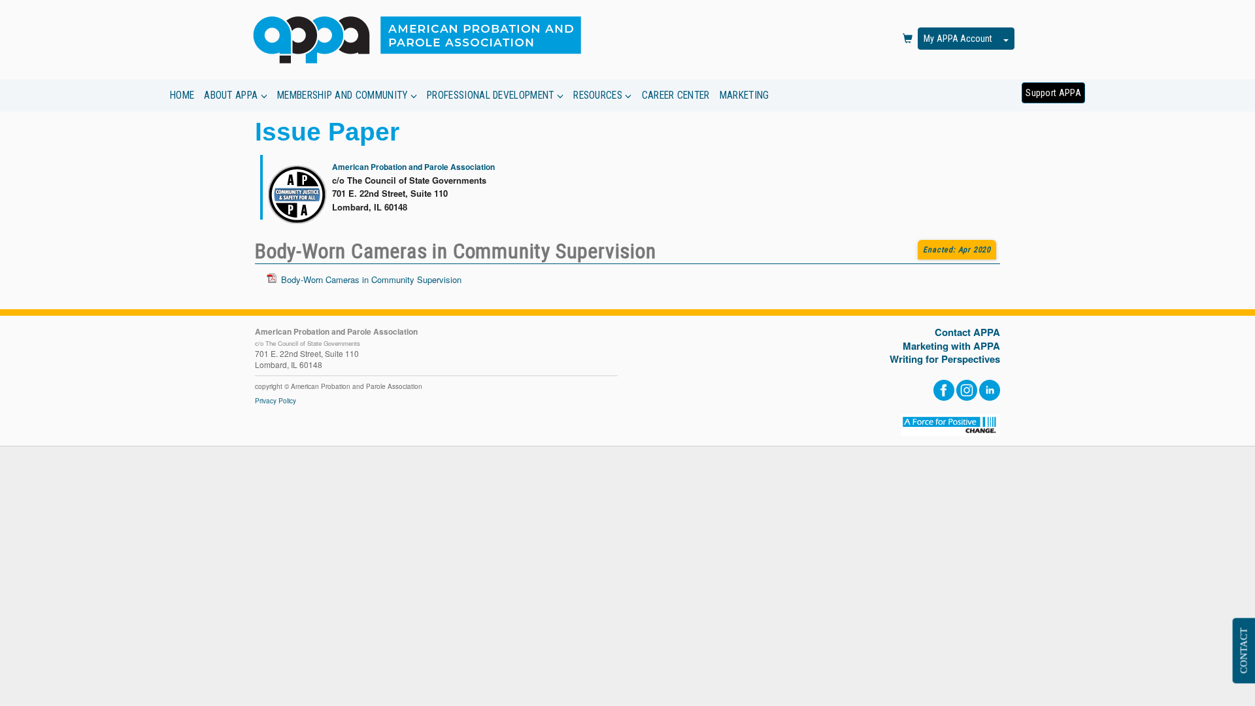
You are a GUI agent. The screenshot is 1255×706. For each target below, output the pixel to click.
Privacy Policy (275, 400)
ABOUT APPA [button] (232, 95)
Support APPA (1053, 93)
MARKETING (744, 95)
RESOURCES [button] (599, 95)
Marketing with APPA (951, 346)
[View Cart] (907, 39)
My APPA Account (958, 38)
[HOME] (422, 39)
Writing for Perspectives (945, 359)
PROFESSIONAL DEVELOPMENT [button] (492, 95)
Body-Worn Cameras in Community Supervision (371, 279)
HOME (182, 95)
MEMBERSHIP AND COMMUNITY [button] (343, 95)
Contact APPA (967, 332)
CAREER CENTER (676, 95)
